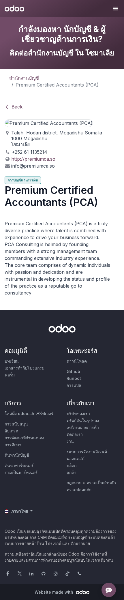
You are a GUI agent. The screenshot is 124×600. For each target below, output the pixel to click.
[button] (115, 8)
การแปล (74, 385)
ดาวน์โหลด (77, 361)
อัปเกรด (11, 430)
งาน (70, 441)
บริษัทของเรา (78, 413)
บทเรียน (12, 361)
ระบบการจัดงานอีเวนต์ (87, 451)
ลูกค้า (71, 472)
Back (17, 107)
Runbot (74, 378)
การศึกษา (13, 444)
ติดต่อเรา (75, 434)
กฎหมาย (74, 482)
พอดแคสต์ (75, 458)
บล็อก (71, 465)
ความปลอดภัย (79, 489)
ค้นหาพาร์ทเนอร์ (19, 465)
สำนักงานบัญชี (24, 78)
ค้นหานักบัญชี (17, 455)
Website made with (54, 592)
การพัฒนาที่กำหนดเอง (24, 437)
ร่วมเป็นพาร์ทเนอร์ (21, 472)
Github (73, 371)
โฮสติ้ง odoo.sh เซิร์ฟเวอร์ (29, 413)
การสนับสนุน (16, 423)
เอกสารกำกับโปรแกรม (24, 367)
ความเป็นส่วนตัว (101, 482)
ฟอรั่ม (10, 374)
